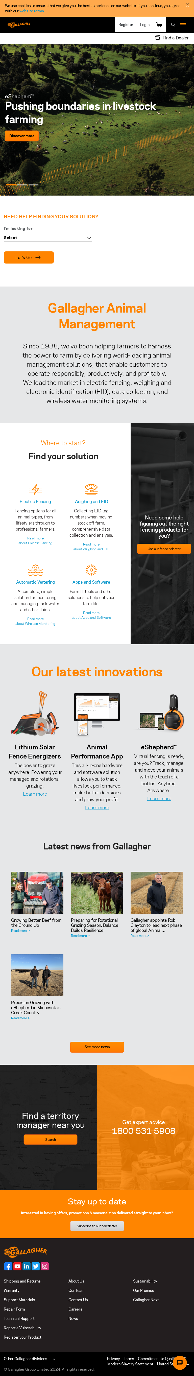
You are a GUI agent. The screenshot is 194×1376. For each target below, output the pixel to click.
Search (50, 1139)
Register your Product (22, 1337)
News (73, 1318)
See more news (97, 1047)
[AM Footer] (8, 1266)
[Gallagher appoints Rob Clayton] (157, 892)
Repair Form (14, 1309)
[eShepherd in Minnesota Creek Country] (37, 975)
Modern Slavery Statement (130, 1364)
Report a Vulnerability (22, 1328)
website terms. (32, 11)
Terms (129, 1358)
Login (145, 24)
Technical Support (19, 1318)
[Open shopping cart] (159, 24)
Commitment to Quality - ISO (162, 1358)
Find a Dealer (176, 38)
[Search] (173, 25)
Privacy (113, 1358)
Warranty (11, 1290)
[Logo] (19, 25)
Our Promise (143, 1290)
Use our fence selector (164, 549)
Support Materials (19, 1299)
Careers (75, 1309)
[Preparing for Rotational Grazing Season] (97, 892)
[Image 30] (159, 714)
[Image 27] (35, 714)
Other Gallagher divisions (25, 1358)
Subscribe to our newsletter (97, 1226)
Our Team (76, 1290)
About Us (76, 1281)
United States (169, 1364)
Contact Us (78, 1299)
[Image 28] (97, 714)
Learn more (35, 793)
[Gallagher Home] (25, 1251)
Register (125, 24)
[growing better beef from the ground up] (37, 892)
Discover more (21, 129)
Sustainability (145, 1281)
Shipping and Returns (22, 1281)
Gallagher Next (146, 1299)
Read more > (20, 930)
